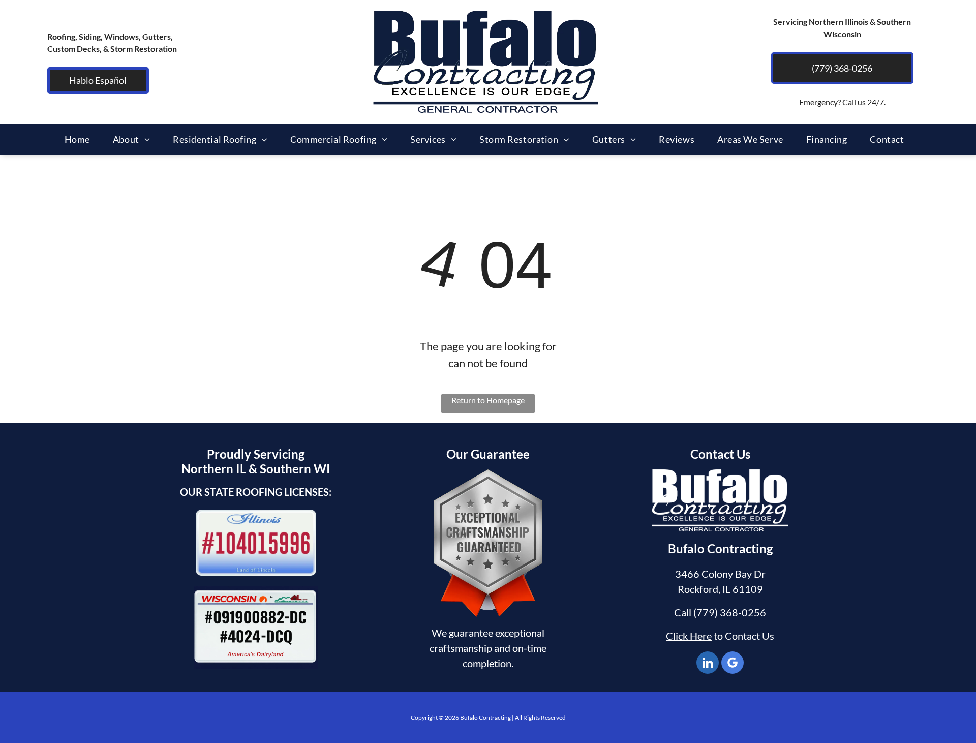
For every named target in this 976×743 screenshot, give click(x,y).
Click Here (689, 636)
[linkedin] (707, 663)
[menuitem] (81, 139)
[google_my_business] (732, 663)
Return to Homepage (488, 400)
